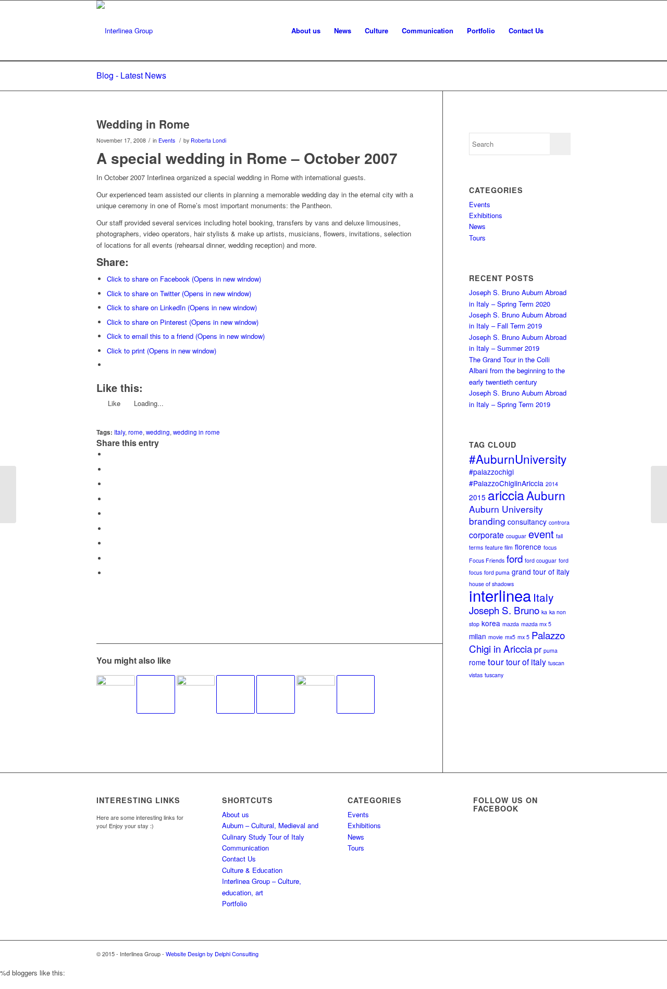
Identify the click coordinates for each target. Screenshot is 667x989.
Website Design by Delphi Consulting (212, 953)
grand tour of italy (541, 571)
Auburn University (506, 508)
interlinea (500, 595)
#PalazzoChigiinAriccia (506, 483)
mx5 (510, 637)
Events (166, 140)
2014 (552, 484)
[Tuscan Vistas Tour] (156, 694)
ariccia (506, 495)
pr (537, 649)
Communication (245, 848)
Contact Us (239, 859)
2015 (477, 497)
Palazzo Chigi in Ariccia (517, 641)
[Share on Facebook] (109, 454)
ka (544, 612)
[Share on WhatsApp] (109, 484)
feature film (499, 547)
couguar (516, 536)
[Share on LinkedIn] (109, 513)
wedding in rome (196, 432)
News (477, 226)
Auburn (545, 495)
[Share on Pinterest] (109, 499)
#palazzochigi (491, 471)
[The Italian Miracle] (235, 694)
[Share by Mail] (109, 573)
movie (495, 637)
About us (235, 814)
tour (496, 661)
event (541, 533)
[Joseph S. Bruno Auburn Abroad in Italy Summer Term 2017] (316, 694)
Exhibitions (485, 215)
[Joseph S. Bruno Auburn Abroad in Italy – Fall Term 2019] (115, 694)
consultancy (527, 521)
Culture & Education (252, 870)
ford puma (497, 572)
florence (528, 546)
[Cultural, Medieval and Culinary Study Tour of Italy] (275, 694)
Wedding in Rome (143, 124)
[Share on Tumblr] (109, 529)
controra (559, 522)
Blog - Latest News (131, 75)
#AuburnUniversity (517, 458)
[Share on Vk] (109, 543)
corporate (486, 534)
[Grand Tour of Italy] (356, 694)
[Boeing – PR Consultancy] (8, 494)
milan (477, 636)
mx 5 (523, 637)
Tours (477, 238)
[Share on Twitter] (109, 469)
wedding (158, 432)
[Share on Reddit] (109, 558)
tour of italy (526, 661)
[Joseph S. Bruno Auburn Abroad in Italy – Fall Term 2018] (196, 694)
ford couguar (541, 560)
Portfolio (234, 903)
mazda (510, 624)
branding (487, 520)
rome (135, 432)
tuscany (494, 675)
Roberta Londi (208, 140)
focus (550, 547)
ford (515, 558)
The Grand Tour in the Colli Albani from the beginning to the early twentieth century (517, 370)
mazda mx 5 (536, 624)
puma (551, 650)
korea (490, 623)
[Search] (560, 31)
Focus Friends (486, 560)
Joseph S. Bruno (504, 610)
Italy (119, 432)
